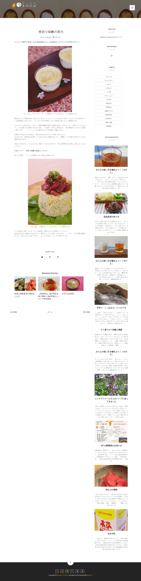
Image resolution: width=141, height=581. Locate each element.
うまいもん (108, 77)
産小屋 (109, 99)
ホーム (49, 312)
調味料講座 (108, 115)
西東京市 (108, 103)
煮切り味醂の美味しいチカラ (36, 151)
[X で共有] (42, 257)
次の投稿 (13, 312)
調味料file (109, 107)
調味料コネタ (109, 111)
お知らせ (57, 37)
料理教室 (108, 126)
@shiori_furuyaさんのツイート (112, 37)
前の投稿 (86, 312)
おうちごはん (109, 80)
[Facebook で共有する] (58, 257)
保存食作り (108, 118)
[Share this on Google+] (50, 257)
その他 (109, 92)
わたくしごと (109, 96)
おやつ (109, 84)
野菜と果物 (108, 122)
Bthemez (89, 575)
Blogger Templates (63, 575)
